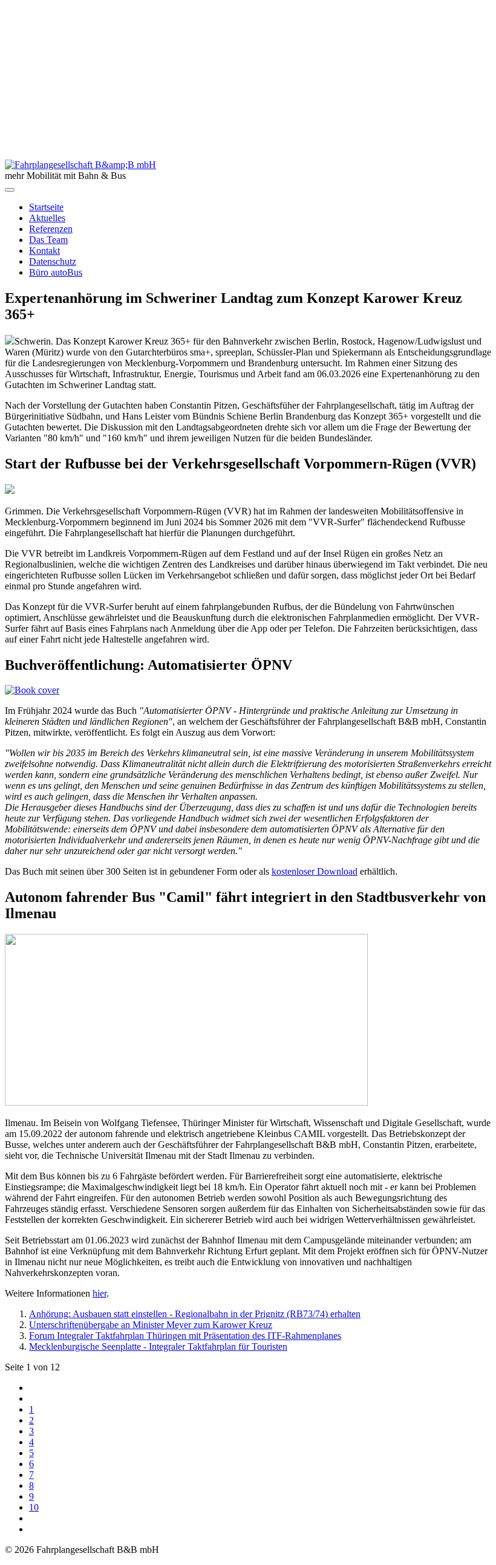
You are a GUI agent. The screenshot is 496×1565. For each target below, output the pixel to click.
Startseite (46, 207)
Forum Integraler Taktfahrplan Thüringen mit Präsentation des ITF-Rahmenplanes (185, 1335)
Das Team (48, 240)
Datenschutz (52, 261)
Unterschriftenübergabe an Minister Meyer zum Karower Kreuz (150, 1325)
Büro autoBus (55, 272)
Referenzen (51, 229)
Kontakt (44, 250)
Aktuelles (47, 218)
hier (99, 1293)
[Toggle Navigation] (10, 190)
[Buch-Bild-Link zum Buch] (32, 690)
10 (34, 1507)
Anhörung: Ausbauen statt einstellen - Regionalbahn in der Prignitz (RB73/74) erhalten (195, 1314)
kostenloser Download (314, 871)
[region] (248, 82)
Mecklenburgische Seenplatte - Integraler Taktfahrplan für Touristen (158, 1346)
